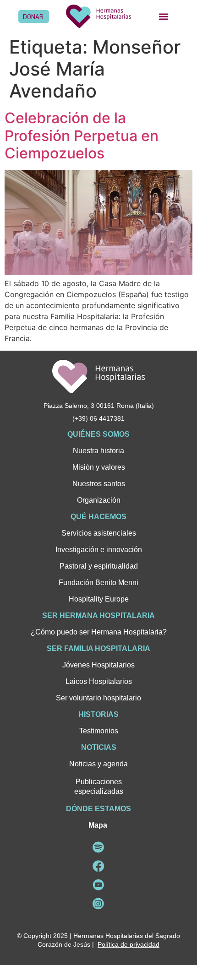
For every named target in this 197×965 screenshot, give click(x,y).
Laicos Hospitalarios (99, 681)
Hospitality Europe (99, 599)
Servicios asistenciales (98, 533)
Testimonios (98, 731)
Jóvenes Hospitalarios (98, 665)
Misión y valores (98, 467)
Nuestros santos (98, 484)
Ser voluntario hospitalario (98, 698)
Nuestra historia (98, 451)
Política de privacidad (128, 944)
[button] (163, 16)
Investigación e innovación (98, 549)
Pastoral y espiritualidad (99, 566)
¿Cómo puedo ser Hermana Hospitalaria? (99, 632)
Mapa (97, 825)
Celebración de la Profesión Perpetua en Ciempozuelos (82, 135)
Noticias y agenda (98, 764)
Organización (98, 500)
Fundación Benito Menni (98, 582)
